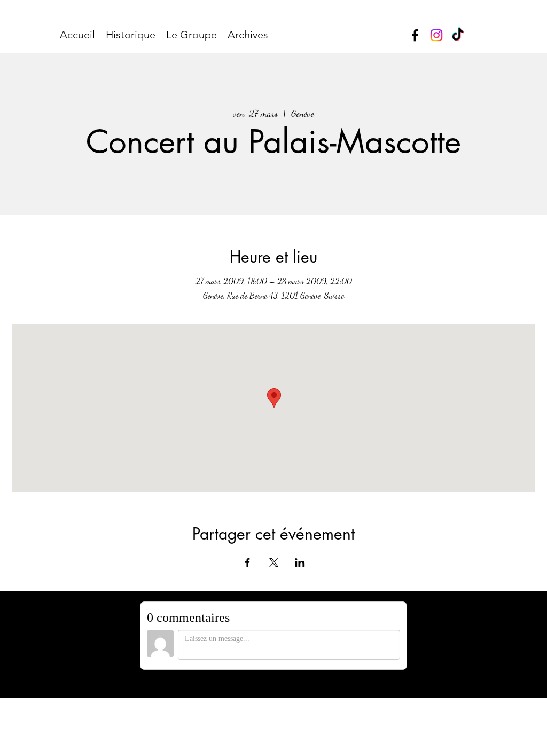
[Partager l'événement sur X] (274, 562)
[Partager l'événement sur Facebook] (248, 562)
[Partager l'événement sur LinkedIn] (300, 562)
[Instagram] (436, 35)
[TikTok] (458, 35)
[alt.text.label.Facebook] (415, 35)
